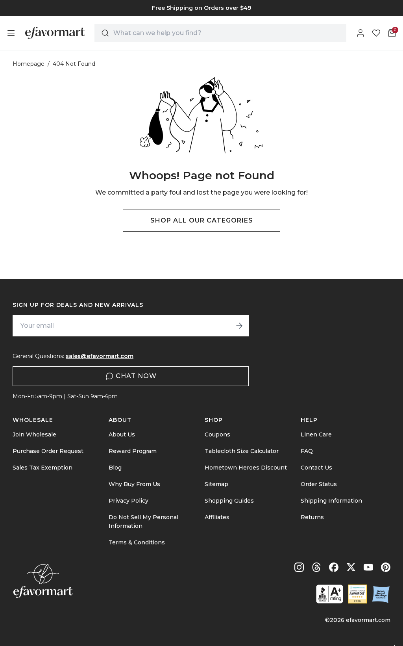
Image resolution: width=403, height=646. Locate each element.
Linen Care (316, 434)
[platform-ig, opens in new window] (299, 567)
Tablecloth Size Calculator (242, 451)
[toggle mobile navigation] (11, 33)
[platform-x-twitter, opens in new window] (351, 567)
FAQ (307, 451)
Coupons (217, 434)
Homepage (28, 63)
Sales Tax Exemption (42, 467)
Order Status (319, 484)
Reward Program (133, 451)
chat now (136, 376)
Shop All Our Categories (201, 220)
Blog (115, 467)
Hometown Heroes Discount (246, 467)
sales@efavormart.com (99, 356)
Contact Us (316, 467)
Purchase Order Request (48, 451)
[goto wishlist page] (376, 33)
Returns (312, 517)
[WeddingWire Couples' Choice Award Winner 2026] (357, 594)
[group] (201, 8)
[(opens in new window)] (329, 594)
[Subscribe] (239, 325)
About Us (122, 434)
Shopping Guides (229, 500)
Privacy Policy (128, 500)
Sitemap (216, 484)
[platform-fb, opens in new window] (333, 567)
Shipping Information (331, 500)
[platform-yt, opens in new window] (368, 567)
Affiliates (217, 517)
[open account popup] (360, 33)
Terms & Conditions (137, 542)
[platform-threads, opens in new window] (316, 567)
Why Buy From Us (134, 484)
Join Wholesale (34, 434)
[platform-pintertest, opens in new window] (385, 567)
